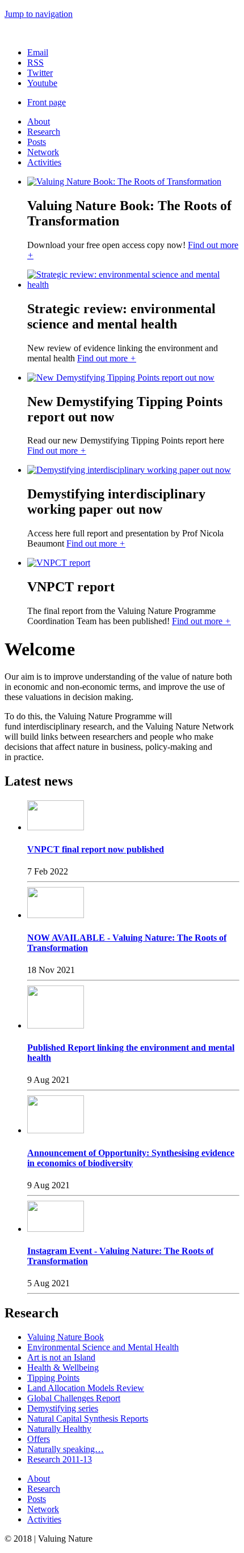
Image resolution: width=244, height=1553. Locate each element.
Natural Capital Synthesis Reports (87, 1418)
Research (43, 131)
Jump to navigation (39, 14)
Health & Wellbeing (63, 1367)
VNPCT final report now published (95, 849)
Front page (46, 102)
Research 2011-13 (59, 1459)
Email (37, 52)
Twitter (40, 73)
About (38, 121)
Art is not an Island (61, 1357)
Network (43, 152)
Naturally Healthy (59, 1428)
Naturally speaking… (65, 1449)
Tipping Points (53, 1378)
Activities (44, 162)
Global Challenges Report (73, 1398)
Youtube (42, 83)
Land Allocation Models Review (85, 1388)
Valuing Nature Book (65, 1337)
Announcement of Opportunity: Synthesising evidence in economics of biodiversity (130, 1158)
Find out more (106, 358)
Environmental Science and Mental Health (103, 1347)
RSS (35, 62)
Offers (38, 1439)
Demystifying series (62, 1408)
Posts (36, 142)
